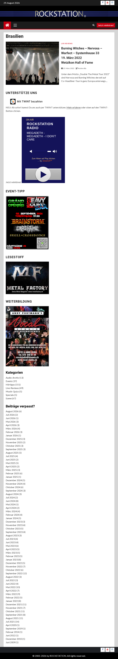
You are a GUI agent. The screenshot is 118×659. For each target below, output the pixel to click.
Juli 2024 (10, 497)
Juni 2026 (10, 418)
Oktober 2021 (13, 611)
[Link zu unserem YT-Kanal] (107, 3)
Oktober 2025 (13, 445)
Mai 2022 (10, 587)
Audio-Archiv (12, 377)
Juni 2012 (10, 635)
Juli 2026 (10, 414)
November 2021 (14, 607)
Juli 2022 (10, 580)
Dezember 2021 (14, 604)
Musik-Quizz (12, 391)
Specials (10, 395)
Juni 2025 (10, 459)
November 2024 (14, 483)
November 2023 (14, 525)
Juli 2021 (10, 621)
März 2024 (11, 511)
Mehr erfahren (73, 107)
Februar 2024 (12, 514)
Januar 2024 (12, 518)
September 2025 (14, 449)
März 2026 (11, 428)
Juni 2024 (10, 501)
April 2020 (11, 625)
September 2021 (14, 614)
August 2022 (12, 576)
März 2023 (11, 552)
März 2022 (11, 594)
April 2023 (11, 549)
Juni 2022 (10, 583)
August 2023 (12, 535)
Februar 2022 (12, 597)
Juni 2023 (10, 542)
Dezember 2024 (14, 480)
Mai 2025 (10, 463)
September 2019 (14, 628)
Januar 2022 (12, 601)
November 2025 (14, 442)
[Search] (93, 25)
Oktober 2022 (13, 569)
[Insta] (112, 3)
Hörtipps (10, 384)
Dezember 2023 (14, 521)
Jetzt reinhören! (106, 25)
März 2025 (11, 469)
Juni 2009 (10, 642)
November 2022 (14, 566)
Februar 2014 (12, 632)
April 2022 (11, 590)
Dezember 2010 (14, 638)
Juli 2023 (10, 538)
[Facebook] (103, 3)
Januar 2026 (12, 435)
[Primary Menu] (15, 25)
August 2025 (12, 452)
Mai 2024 (10, 504)
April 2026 (11, 425)
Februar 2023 (12, 556)
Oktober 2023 (13, 528)
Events (9, 381)
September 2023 (14, 532)
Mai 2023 (10, 545)
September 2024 (14, 490)
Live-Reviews (66, 43)
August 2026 (12, 411)
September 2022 (14, 573)
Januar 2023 (12, 559)
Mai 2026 (10, 421)
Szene (9, 398)
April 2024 (11, 507)
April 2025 (11, 466)
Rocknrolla (82, 68)
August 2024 (12, 494)
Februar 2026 (12, 432)
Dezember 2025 (14, 438)
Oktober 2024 (13, 487)
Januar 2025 (12, 476)
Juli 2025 (10, 456)
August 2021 (12, 618)
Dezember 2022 (14, 563)
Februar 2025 (12, 473)
